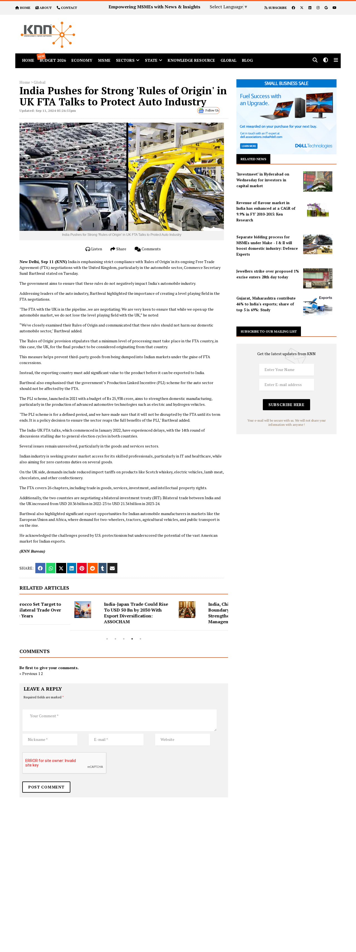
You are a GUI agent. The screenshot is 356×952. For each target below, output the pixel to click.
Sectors (125, 60)
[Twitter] (301, 8)
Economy (81, 60)
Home (24, 82)
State (151, 60)
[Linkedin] (310, 8)
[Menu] (336, 60)
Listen (96, 248)
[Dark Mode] (325, 60)
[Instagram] (318, 8)
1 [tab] (107, 639)
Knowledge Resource (191, 60)
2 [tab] (115, 639)
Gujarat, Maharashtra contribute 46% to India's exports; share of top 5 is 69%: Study (266, 304)
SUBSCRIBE (277, 8)
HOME (25, 8)
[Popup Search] (315, 60)
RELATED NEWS (253, 159)
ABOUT (45, 8)
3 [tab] (124, 639)
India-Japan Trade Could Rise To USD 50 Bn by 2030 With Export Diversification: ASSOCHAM (85, 613)
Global (228, 60)
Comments (151, 248)
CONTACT (69, 8)
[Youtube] (335, 8)
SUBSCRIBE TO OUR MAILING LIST (269, 331)
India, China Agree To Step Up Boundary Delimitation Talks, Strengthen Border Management (189, 613)
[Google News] (326, 8)
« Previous (28, 673)
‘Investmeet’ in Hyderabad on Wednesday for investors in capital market (262, 180)
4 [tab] (132, 639)
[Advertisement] (229, 27)
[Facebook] (293, 8)
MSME (104, 60)
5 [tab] (140, 639)
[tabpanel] (71, 615)
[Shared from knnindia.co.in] (112, 568)
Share (120, 248)
